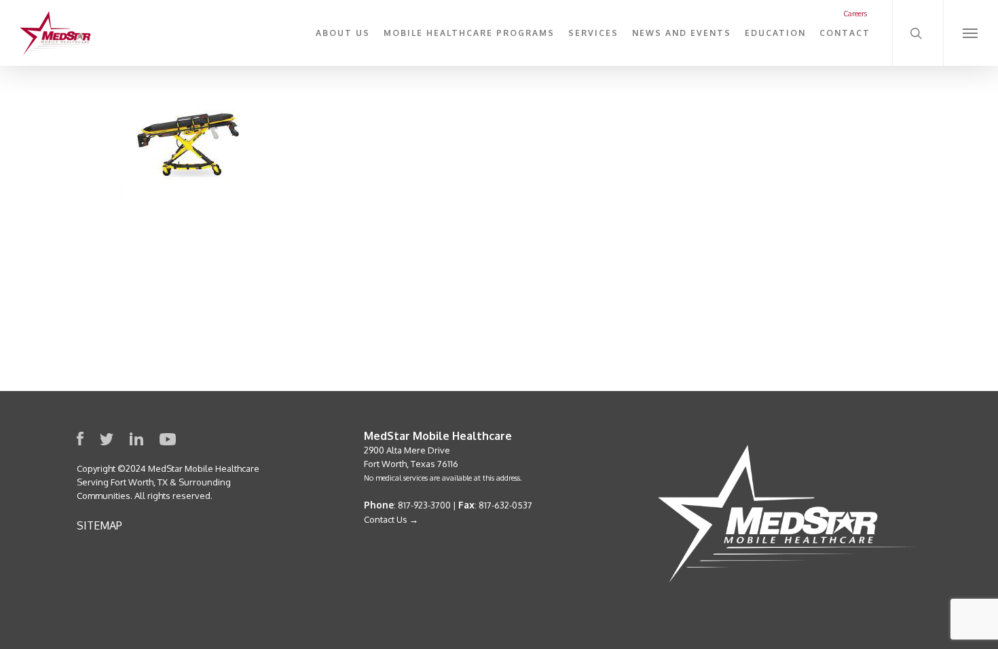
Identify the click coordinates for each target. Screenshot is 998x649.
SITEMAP (99, 525)
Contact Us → (391, 519)
